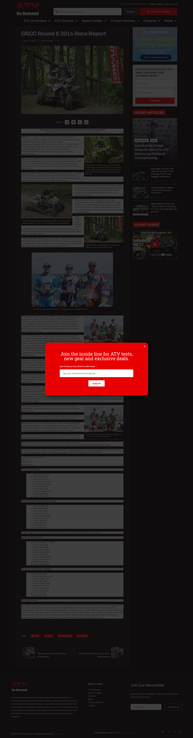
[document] (96, 369)
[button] (144, 346)
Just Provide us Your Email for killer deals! (78, 366)
